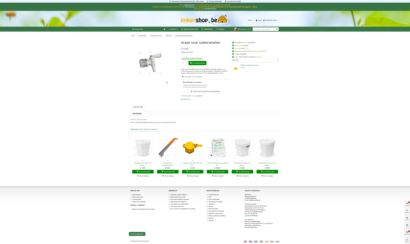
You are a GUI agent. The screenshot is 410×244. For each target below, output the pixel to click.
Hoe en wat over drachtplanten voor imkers (183, 209)
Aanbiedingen (136, 194)
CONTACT (174, 29)
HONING (221, 29)
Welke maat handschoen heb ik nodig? (143, 209)
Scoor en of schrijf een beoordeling (206, 91)
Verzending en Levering (215, 201)
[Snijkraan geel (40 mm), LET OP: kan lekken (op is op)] (192, 148)
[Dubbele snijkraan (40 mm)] (235, 68)
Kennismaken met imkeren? (179, 201)
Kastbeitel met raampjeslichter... (168, 164)
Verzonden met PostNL (234, 1)
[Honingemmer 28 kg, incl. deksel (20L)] (242, 148)
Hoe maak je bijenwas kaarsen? (180, 199)
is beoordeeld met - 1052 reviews (188, 1)
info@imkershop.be (254, 200)
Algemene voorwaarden (216, 213)
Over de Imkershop (214, 199)
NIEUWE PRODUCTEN (191, 29)
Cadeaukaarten (136, 199)
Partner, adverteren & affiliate (217, 216)
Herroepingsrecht (137, 234)
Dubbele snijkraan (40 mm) (250, 65)
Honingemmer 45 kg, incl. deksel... (267, 164)
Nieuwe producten (137, 197)
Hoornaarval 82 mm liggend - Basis (243, 7)
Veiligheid (211, 204)
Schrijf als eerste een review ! (138, 119)
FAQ (210, 197)
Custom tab (138, 107)
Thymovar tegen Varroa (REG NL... (217, 164)
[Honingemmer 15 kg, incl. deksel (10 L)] (143, 148)
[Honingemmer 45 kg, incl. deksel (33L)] (267, 148)
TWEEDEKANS (208, 29)
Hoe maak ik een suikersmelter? (180, 204)
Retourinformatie (213, 209)
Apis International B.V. (251, 227)
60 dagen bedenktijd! (215, 1)
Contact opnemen (214, 194)
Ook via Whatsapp (252, 215)
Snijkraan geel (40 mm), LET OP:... (192, 164)
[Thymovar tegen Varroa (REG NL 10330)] (217, 148)
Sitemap (211, 220)
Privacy (211, 206)
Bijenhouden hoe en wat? (178, 197)
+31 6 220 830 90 (252, 213)
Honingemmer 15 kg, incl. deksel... (143, 164)
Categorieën (139, 29)
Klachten (211, 218)
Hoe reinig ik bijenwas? (177, 206)
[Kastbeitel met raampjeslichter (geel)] (167, 148)
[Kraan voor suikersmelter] (167, 82)
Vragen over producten (139, 201)
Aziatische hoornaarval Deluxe (211, 7)
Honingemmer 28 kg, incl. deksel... (242, 164)
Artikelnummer (185, 52)
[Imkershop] (205, 20)
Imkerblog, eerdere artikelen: (179, 194)
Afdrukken (187, 99)
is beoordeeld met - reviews (250, 51)
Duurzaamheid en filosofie (216, 211)
